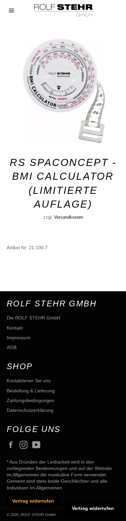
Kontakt (15, 328)
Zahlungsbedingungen (30, 400)
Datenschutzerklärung (30, 410)
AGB (11, 347)
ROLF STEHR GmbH (38, 515)
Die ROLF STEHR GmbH (33, 317)
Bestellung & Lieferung (31, 390)
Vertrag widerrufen (33, 501)
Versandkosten (68, 217)
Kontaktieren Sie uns (29, 380)
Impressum (19, 337)
